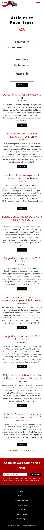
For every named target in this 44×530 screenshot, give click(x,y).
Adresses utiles (22, 505)
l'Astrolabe (31, 526)
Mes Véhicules (22, 496)
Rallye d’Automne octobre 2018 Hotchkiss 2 (22, 260)
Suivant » (32, 450)
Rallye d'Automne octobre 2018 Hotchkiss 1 (22, 338)
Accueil (22, 491)
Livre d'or (22, 510)
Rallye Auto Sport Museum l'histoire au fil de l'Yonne (22, 135)
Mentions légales (22, 519)
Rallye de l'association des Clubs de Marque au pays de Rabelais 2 (22, 376)
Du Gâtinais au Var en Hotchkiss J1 (22, 96)
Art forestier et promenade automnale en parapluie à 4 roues (22, 299)
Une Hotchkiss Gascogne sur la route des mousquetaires (22, 177)
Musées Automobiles (22, 500)
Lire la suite (22, 125)
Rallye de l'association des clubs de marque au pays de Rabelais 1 (22, 415)
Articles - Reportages (22, 514)
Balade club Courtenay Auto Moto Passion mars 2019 (22, 218)
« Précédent (13, 450)
